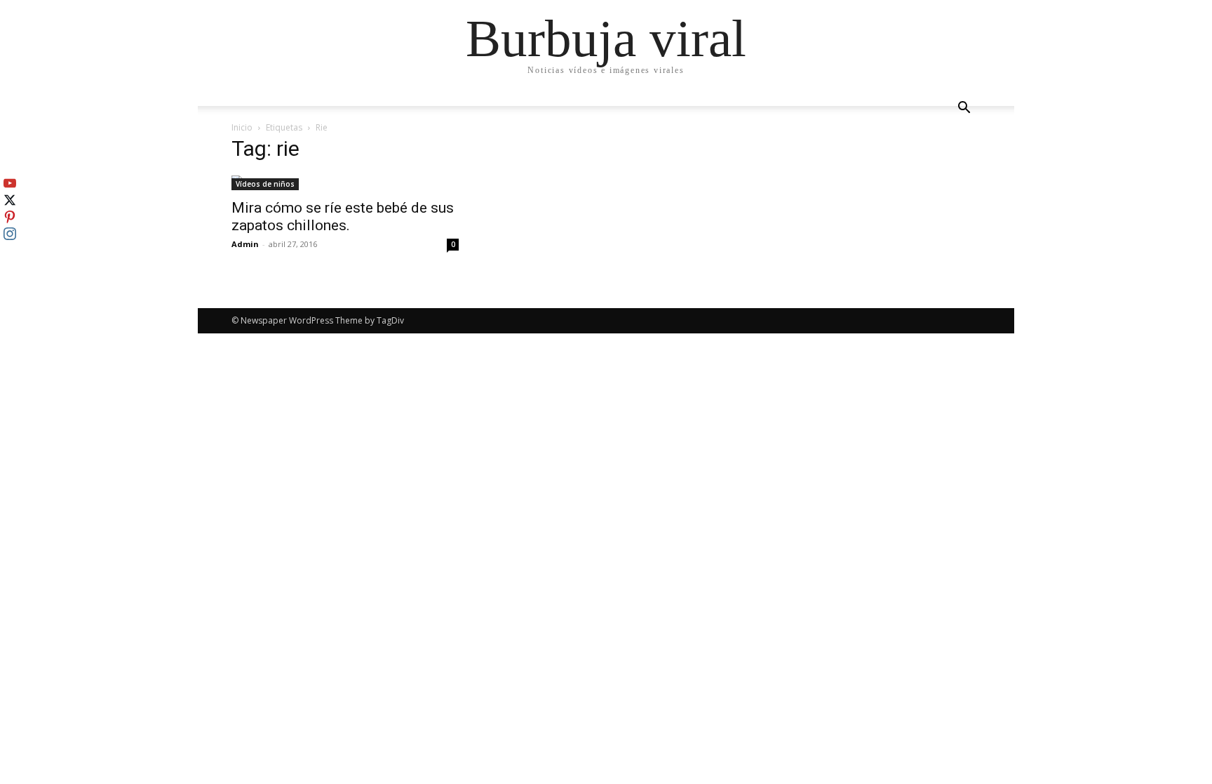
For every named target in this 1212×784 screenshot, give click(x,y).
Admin (245, 244)
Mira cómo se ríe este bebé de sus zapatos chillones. (342, 216)
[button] (964, 109)
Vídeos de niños (265, 184)
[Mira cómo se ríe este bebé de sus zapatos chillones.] (345, 182)
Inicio (241, 127)
